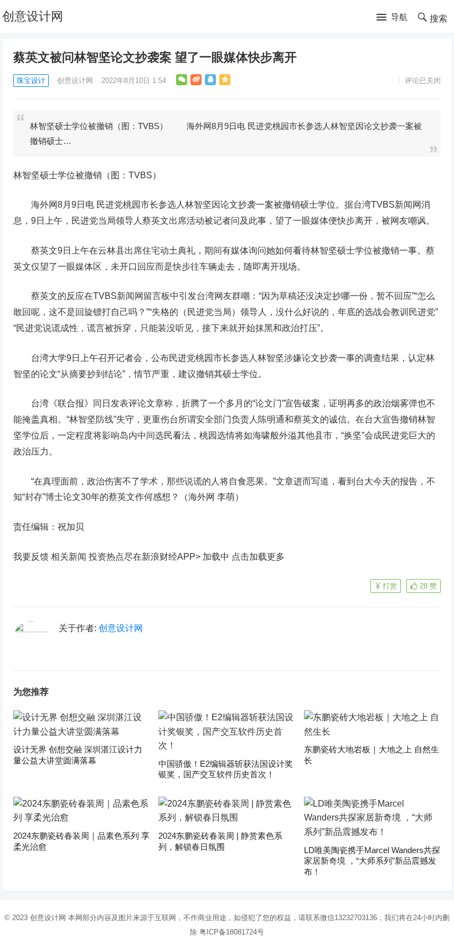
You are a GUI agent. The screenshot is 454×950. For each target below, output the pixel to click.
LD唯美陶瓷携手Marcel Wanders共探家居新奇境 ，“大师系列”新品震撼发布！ (372, 860)
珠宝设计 (31, 80)
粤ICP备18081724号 (231, 932)
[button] (391, 17)
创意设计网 (32, 16)
